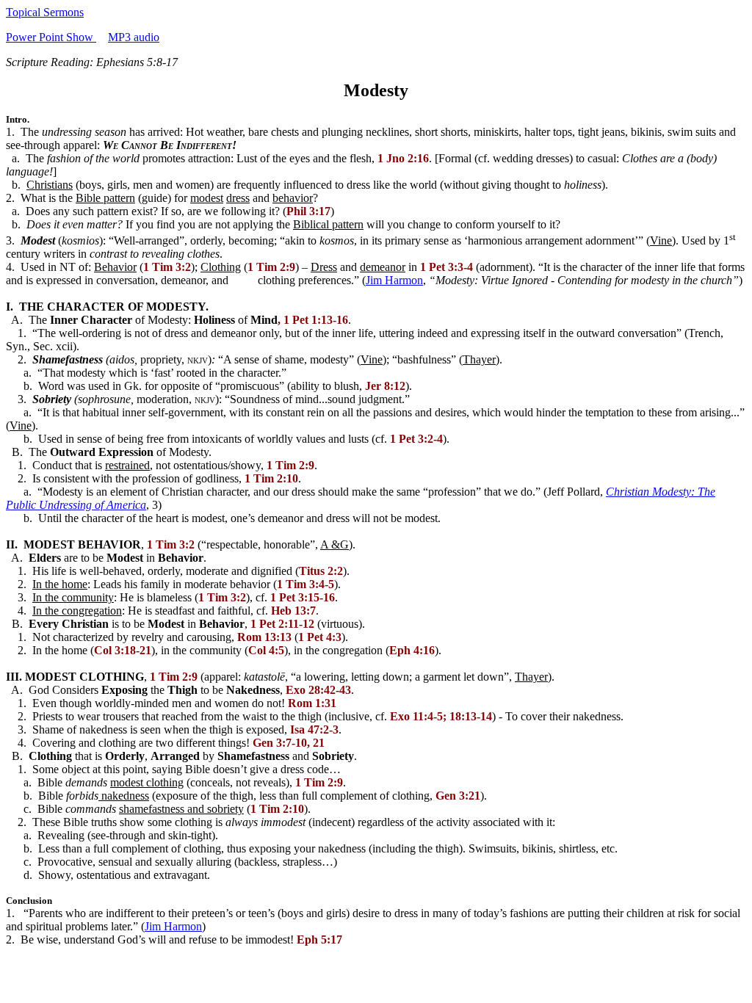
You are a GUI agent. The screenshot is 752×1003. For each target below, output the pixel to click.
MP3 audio (133, 37)
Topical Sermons (45, 12)
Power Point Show (51, 37)
